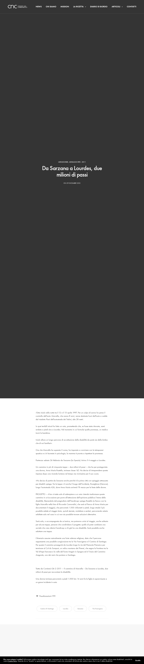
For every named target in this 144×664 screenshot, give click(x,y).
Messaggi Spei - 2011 (77, 162)
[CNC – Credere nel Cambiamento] (17, 7)
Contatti (131, 6)
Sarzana (80, 609)
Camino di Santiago (47, 609)
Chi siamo (51, 6)
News (39, 6)
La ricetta (78, 6)
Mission (64, 6)
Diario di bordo (98, 6)
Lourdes (65, 609)
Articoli (116, 6)
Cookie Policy (12, 661)
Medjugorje (63, 162)
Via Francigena (97, 609)
